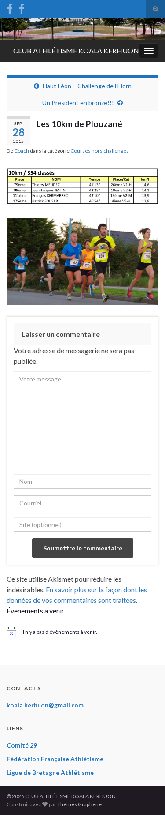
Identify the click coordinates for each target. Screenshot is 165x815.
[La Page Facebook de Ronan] (21, 7)
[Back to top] (145, 795)
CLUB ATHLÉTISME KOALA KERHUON (76, 50)
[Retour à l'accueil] (82, 29)
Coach (21, 150)
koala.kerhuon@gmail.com (45, 705)
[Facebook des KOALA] (10, 7)
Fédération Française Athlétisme (55, 759)
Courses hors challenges (99, 150)
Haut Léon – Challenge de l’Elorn (87, 86)
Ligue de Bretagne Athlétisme (50, 772)
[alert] (82, 632)
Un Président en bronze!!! (78, 102)
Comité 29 (22, 745)
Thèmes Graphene (79, 804)
